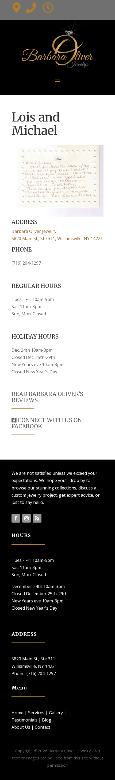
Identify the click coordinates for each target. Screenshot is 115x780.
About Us (20, 727)
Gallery (56, 713)
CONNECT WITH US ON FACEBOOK (46, 423)
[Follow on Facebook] (15, 518)
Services (36, 713)
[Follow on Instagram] (26, 518)
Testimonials (24, 720)
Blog (46, 720)
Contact (42, 727)
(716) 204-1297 (26, 263)
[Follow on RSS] (37, 518)
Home (17, 713)
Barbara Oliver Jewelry (33, 231)
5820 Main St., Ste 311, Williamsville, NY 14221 (57, 238)
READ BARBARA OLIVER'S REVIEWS (47, 397)
